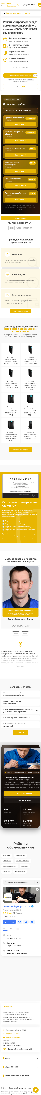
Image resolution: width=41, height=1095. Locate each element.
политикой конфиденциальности (23, 80)
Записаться (19, 124)
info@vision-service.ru (14, 1037)
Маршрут (11, 922)
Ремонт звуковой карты (15, 193)
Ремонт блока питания (15, 148)
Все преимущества (20, 311)
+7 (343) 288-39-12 (28, 5)
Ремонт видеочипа (13, 179)
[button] (16, 633)
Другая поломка (20, 218)
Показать (20, 732)
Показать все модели (20, 449)
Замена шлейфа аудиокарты (12, 163)
